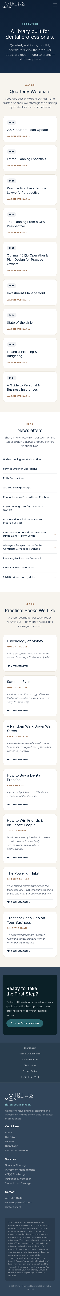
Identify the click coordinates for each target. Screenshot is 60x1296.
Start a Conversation (30, 1054)
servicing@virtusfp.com (18, 1202)
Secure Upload (30, 1059)
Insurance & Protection (18, 1178)
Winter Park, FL (13, 1207)
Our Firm (10, 1137)
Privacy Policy (30, 1071)
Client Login (30, 1048)
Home (8, 1132)
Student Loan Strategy (18, 1183)
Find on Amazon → (19, 665)
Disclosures (30, 1065)
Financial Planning (15, 1165)
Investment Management (20, 1169)
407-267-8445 (14, 1198)
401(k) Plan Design (15, 1174)
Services (10, 1141)
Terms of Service (30, 1077)
